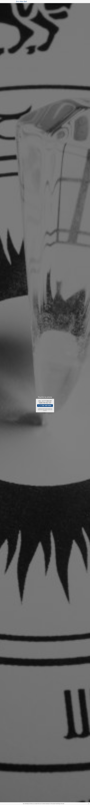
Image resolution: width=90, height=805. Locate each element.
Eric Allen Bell (21, 1)
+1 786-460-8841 (45, 405)
